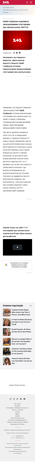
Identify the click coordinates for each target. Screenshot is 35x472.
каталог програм (17, 409)
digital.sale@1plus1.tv (17, 449)
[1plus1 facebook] (21, 399)
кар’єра (17, 411)
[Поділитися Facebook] (17, 53)
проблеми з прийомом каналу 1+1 (17, 407)
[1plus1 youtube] (24, 398)
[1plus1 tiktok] (17, 399)
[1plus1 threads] (14, 399)
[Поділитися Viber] (20, 53)
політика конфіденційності (17, 420)
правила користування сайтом (17, 422)
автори (17, 416)
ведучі (17, 413)
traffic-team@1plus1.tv (17, 453)
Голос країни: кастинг (8, 7)
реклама (17, 405)
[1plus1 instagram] (10, 399)
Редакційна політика (17, 424)
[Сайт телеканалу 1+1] (6, 3)
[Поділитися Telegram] (13, 53)
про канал (17, 403)
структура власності (17, 418)
